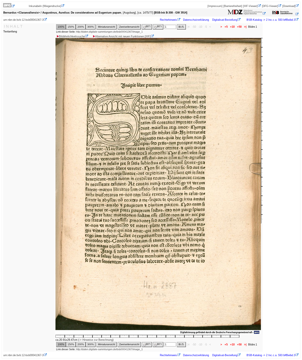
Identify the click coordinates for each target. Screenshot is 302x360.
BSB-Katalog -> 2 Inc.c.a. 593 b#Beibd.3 (270, 19)
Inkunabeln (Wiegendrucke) (45, 6)
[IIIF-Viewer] (250, 6)
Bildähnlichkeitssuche (72, 36)
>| (245, 26)
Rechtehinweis (168, 19)
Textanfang (10, 31)
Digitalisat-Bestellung (224, 19)
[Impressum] (214, 6)
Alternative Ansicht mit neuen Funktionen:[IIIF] (123, 36)
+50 (239, 26)
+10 (232, 26)
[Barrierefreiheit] (232, 6)
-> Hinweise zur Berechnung (96, 339)
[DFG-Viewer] (270, 6)
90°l (148, 26)
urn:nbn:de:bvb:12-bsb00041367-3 (23, 19)
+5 (226, 26)
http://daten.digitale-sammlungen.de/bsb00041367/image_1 (109, 31)
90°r (159, 26)
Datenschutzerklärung (196, 19)
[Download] (288, 6)
